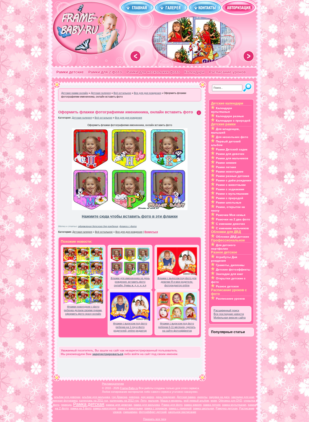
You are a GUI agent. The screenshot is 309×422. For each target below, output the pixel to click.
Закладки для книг (229, 274)
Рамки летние (226, 167)
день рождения (165, 397)
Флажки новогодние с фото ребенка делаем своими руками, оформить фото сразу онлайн (83, 310)
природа (66, 404)
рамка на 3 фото (80, 408)
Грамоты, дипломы (230, 265)
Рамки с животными (231, 184)
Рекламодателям (113, 383)
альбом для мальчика (96, 397)
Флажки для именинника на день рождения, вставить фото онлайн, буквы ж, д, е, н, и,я (130, 282)
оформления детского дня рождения (98, 226)
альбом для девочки (67, 397)
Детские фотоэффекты (233, 269)
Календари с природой (233, 120)
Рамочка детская (227, 408)
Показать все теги (154, 419)
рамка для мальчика (147, 404)
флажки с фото (128, 226)
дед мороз (147, 397)
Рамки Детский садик (231, 149)
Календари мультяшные (221, 109)
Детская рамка (186, 397)
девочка (134, 397)
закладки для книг (242, 397)
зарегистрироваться (107, 354)
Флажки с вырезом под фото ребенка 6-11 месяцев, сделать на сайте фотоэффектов (176, 327)
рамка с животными (130, 408)
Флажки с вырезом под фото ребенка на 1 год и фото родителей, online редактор (130, 327)
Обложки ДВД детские (232, 236)
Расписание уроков (227, 72)
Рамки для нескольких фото (153, 72)
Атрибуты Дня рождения (224, 258)
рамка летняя (212, 404)
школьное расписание (182, 412)
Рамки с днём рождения (233, 180)
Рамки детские (70, 72)
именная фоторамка (65, 400)
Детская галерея (82, 117)
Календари (194, 72)
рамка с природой (180, 408)
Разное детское (227, 286)
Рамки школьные (228, 202)
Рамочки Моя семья (230, 215)
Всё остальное (103, 117)
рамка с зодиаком (155, 408)
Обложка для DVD (230, 400)
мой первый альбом (196, 400)
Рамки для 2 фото (105, 72)
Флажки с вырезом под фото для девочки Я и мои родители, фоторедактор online (177, 282)
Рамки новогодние (229, 171)
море (214, 400)
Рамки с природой (229, 198)
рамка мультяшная (234, 404)
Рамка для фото (171, 404)
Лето (143, 400)
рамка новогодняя (104, 408)
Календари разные (230, 116)
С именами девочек (230, 223)
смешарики (130, 412)
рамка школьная (203, 408)
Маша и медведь (171, 400)
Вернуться (151, 231)
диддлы (202, 397)
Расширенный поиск (226, 310)
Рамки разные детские (232, 176)
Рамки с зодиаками (230, 189)
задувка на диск (219, 397)
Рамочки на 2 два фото (233, 219)
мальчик (153, 400)
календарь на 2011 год (93, 400)
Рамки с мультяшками (232, 193)
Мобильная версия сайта (230, 317)
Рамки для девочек (230, 153)
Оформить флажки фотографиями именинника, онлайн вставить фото (125, 112)
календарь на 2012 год (124, 400)
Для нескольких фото (232, 137)
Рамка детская (88, 404)
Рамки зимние (226, 162)
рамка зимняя (193, 404)
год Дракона (119, 397)
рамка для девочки (119, 404)
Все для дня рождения (128, 117)
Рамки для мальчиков (232, 158)
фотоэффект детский (152, 412)
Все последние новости (229, 314)
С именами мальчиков (232, 228)
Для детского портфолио (223, 246)
